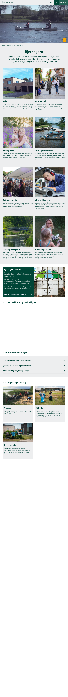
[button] (64, 40)
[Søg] (56, 2)
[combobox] (51, 2)
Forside (3, 45)
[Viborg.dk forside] (9, 2)
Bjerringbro (20, 45)
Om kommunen (11, 45)
